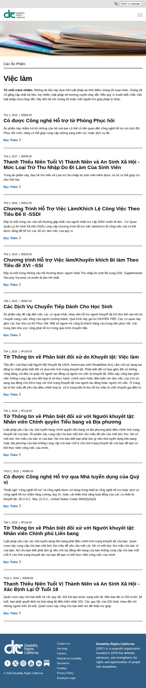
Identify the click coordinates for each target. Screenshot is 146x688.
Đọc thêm (13, 140)
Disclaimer (63, 663)
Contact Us (63, 643)
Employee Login (66, 677)
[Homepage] (21, 647)
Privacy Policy (65, 672)
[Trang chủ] (14, 17)
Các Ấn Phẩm (14, 64)
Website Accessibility (69, 658)
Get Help (62, 648)
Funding (61, 668)
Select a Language (130, 3)
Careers (61, 653)
